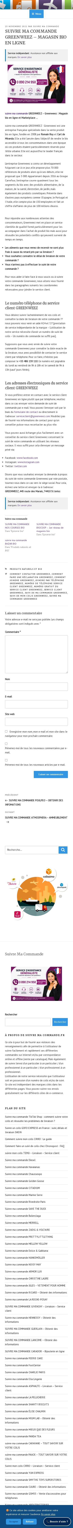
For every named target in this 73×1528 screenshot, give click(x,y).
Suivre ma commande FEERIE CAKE (24, 1358)
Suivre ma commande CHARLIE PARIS (25, 1372)
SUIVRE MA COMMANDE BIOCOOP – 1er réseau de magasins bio (49, 528)
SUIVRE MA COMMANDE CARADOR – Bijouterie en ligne (35, 1351)
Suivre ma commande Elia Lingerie (23, 1379)
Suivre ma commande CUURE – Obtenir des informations (35, 1486)
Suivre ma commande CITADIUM (22, 1188)
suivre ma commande (46, 26)
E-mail (8, 696)
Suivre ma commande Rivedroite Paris (25, 1201)
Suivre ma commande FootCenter (23, 1365)
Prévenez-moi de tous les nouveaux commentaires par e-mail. (36, 750)
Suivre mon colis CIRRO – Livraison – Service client (32, 1465)
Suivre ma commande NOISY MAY (23, 1264)
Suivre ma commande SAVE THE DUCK (25, 1208)
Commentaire (13, 631)
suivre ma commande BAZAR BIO (16, 542)
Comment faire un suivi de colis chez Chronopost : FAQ (34, 1146)
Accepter (13, 1521)
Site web (10, 714)
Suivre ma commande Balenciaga (23, 1215)
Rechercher (11, 1014)
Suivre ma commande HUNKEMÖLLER (25, 1257)
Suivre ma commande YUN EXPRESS (24, 1472)
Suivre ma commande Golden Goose (24, 1181)
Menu (38, 14)
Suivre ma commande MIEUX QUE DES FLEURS (30, 1429)
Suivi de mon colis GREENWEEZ (29, 596)
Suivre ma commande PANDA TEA (23, 1436)
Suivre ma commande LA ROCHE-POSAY (26, 1299)
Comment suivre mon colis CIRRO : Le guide (28, 1139)
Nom (7, 679)
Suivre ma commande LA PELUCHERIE (25, 1397)
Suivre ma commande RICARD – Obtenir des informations (36, 1292)
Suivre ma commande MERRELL (22, 1222)
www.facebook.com (27, 457)
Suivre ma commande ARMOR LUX (23, 1271)
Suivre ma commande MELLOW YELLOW (26, 1243)
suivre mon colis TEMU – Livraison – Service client (32, 1153)
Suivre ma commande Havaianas (22, 1167)
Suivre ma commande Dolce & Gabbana (26, 1250)
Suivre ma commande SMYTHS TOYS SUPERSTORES (33, 1479)
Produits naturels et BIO (26, 569)
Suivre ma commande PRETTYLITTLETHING (29, 1236)
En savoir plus (25, 57)
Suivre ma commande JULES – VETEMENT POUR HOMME (35, 1285)
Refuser (30, 1521)
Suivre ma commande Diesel (20, 1160)
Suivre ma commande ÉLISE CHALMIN (25, 1411)
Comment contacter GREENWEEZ (30, 574)
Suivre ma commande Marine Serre (23, 1195)
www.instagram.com (28, 462)
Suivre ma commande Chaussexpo (23, 1174)
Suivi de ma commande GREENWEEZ (46, 593)
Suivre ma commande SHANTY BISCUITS (27, 1404)
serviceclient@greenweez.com (33, 416)
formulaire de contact (26, 412)
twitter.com (20, 466)
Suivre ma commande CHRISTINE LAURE (27, 1278)
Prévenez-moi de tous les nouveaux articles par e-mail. (35, 764)
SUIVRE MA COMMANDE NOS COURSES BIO (17, 526)
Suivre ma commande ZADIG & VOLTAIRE (27, 1229)
